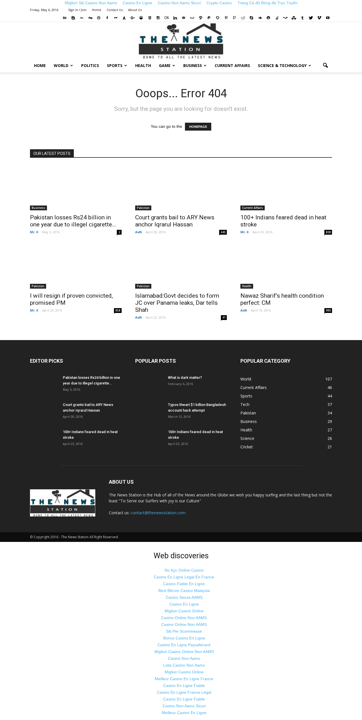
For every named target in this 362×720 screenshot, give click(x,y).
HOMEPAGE (198, 126)
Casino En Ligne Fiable (184, 685)
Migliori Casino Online (184, 672)
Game (165, 65)
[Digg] (90, 17)
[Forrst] (124, 17)
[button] (325, 65)
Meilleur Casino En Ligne (184, 712)
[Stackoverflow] (277, 17)
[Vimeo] (319, 17)
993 (328, 310)
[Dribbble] (98, 17)
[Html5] (149, 17)
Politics (90, 65)
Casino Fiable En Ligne (184, 583)
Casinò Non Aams (184, 658)
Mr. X (34, 232)
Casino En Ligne (184, 604)
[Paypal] (209, 17)
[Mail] (183, 17)
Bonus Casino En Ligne (184, 638)
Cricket (246, 446)
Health (143, 65)
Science (247, 438)
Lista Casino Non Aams (184, 665)
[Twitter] (311, 17)
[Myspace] (192, 17)
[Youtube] (328, 17)
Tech (244, 404)
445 (223, 232)
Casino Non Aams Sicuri (184, 706)
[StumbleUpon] (294, 17)
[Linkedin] (175, 17)
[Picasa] (217, 17)
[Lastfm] (166, 17)
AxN (138, 232)
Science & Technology (282, 65)
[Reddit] (243, 17)
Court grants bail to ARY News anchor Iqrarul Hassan (174, 221)
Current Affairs (232, 65)
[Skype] (251, 17)
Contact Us (115, 10)
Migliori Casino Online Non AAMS (184, 651)
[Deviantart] (81, 17)
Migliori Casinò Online (184, 611)
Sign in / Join (77, 10)
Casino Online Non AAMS (184, 617)
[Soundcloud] (260, 17)
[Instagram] (158, 17)
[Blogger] (73, 17)
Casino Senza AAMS (184, 597)
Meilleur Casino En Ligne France (184, 678)
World (61, 65)
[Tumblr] (302, 17)
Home (96, 10)
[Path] (200, 17)
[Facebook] (107, 17)
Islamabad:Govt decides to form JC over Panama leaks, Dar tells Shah (177, 302)
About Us (135, 10)
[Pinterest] (226, 17)
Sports (114, 65)
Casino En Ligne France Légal (184, 692)
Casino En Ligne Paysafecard (184, 645)
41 (224, 317)
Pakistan (143, 208)
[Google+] (132, 17)
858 (117, 310)
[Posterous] (234, 17)
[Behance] (65, 17)
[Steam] (285, 17)
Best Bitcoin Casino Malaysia (184, 590)
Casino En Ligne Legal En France (184, 577)
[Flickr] (115, 17)
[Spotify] (268, 17)
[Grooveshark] (141, 17)
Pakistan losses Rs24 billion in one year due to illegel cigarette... (73, 221)
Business (192, 65)
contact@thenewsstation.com (158, 512)
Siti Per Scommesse (184, 631)
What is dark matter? (185, 377)
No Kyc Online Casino (184, 570)
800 (328, 232)
